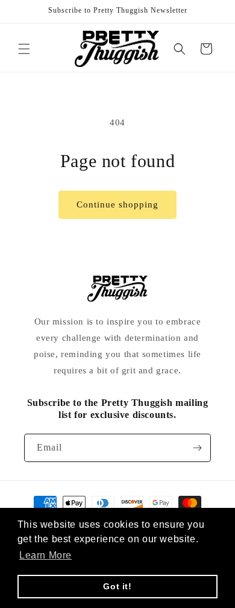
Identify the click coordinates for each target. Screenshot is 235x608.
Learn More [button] (45, 555)
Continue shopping (117, 204)
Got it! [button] (117, 586)
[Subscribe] (197, 448)
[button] (24, 49)
